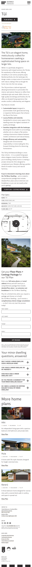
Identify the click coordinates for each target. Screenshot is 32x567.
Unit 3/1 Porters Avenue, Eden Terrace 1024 (6, 511)
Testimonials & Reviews (6, 537)
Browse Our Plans (5, 539)
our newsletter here (11, 525)
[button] (29, 2)
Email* (3, 331)
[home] (7, 2)
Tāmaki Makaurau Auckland (7, 540)
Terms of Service (4, 558)
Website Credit (4, 556)
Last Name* (4, 316)
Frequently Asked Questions (7, 535)
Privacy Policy (3, 559)
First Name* (4, 309)
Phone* (3, 324)
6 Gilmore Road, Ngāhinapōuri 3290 (9, 515)
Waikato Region (4, 542)
